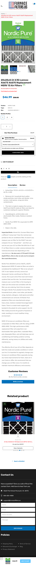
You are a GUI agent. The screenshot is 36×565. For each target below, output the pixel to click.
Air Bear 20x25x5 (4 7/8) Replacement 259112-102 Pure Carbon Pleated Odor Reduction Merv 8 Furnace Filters (18, 442)
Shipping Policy (8, 544)
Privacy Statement (9, 549)
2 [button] (19, 71)
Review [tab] (22, 185)
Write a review (18, 381)
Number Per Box (6, 113)
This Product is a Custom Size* (9, 91)
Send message (18, 528)
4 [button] (19, 450)
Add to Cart (25, 561)
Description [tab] (12, 185)
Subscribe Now (18, 152)
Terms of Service (25, 544)
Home (3, 13)
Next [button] (34, 70)
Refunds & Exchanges (10, 546)
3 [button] (17, 450)
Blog (21, 546)
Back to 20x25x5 (19, 461)
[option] (18, 426)
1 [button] (17, 71)
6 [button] (23, 450)
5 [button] (21, 450)
